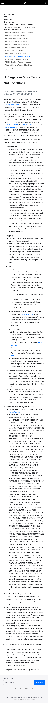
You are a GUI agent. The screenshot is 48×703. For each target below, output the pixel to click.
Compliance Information (11, 69)
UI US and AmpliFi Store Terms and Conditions (19, 32)
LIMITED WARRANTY (11, 127)
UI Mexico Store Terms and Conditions (17, 44)
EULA (5, 17)
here (12, 356)
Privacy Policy (8, 19)
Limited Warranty (9, 22)
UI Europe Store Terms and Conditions (17, 38)
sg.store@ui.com (27, 314)
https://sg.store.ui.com (11, 105)
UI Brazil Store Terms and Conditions (16, 47)
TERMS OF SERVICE (11, 125)
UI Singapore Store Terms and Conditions (17, 56)
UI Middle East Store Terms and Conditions (18, 62)
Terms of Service (9, 14)
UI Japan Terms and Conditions (14, 50)
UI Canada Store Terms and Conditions (17, 41)
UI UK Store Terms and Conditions (15, 35)
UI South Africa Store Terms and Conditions (18, 65)
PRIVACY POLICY (28, 125)
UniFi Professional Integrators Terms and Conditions (20, 27)
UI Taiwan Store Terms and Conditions (16, 59)
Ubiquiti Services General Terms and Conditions (18, 25)
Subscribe (39, 682)
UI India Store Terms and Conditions (16, 53)
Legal (29, 697)
